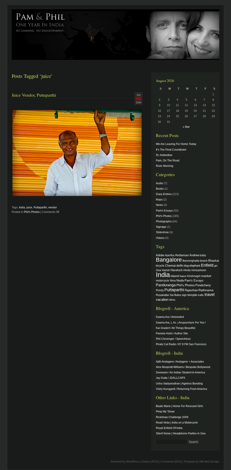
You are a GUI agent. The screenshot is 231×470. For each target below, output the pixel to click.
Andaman (182, 255)
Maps (159, 199)
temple (192, 295)
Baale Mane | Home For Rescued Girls (179, 406)
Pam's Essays (164, 210)
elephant (194, 265)
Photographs (164, 221)
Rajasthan (191, 290)
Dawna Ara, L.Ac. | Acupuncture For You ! (181, 322)
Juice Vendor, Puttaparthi (34, 95)
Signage (161, 226)
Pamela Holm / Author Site (172, 333)
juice (29, 207)
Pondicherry (203, 285)
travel (210, 294)
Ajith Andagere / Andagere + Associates (180, 361)
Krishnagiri (194, 276)
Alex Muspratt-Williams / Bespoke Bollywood (183, 367)
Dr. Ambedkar (164, 155)
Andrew (194, 255)
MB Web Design (209, 461)
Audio (159, 183)
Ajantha (169, 255)
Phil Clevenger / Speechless (173, 338)
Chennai (170, 265)
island (175, 276)
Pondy (160, 290)
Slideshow (162, 232)
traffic (201, 295)
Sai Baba (175, 294)
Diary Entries (164, 194)
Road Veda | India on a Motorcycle (177, 422)
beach (204, 260)
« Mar (186, 126)
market (206, 276)
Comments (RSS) (171, 461)
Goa (158, 270)
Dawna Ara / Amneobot (170, 317)
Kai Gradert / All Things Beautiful (175, 328)
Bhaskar (213, 260)
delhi (179, 265)
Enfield (207, 265)
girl (215, 265)
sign (184, 294)
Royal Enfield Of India (169, 428)
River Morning (164, 166)
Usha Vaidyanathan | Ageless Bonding (179, 383)
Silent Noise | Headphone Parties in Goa (181, 433)
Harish (166, 270)
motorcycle (162, 280)
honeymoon (199, 270)
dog (186, 265)
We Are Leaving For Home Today (176, 144)
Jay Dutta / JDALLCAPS (170, 377)
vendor (52, 207)
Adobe (160, 255)
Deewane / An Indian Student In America (180, 372)
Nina (173, 280)
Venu (172, 299)
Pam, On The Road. (168, 160)
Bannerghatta (190, 260)
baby (203, 255)
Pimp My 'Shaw (165, 411)
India (22, 207)
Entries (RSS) (150, 461)
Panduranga (166, 285)
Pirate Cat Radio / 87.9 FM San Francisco (181, 344)
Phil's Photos (32, 212)
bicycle (160, 265)
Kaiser (183, 276)
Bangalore (169, 259)
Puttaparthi (40, 207)
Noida (180, 280)
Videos (160, 238)
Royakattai (162, 294)
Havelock (177, 270)
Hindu (187, 270)
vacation (162, 299)
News (159, 205)
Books (160, 188)
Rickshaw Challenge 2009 (172, 417)
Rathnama (206, 290)
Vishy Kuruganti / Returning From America (181, 389)
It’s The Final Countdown (171, 149)
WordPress (133, 461)
